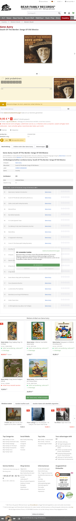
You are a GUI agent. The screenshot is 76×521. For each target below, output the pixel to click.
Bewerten (15, 130)
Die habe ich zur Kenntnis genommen (22, 113)
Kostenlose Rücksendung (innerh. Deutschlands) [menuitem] (64, 454)
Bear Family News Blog (26, 439)
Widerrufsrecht (24, 489)
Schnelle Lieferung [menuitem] (62, 442)
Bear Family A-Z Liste (8, 439)
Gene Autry (6, 26)
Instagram (23, 443)
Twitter (22, 447)
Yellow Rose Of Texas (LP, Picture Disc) (37, 380)
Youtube (22, 450)
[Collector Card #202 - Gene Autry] (38, 331)
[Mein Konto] (69, 13)
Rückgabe (23, 485)
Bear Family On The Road (10, 446)
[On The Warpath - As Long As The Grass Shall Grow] (38, 414)
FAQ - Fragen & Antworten (45, 473)
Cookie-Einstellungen (44, 469)
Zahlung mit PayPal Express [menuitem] (64, 457)
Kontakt (22, 477)
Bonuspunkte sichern (18, 140)
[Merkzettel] (65, 13)
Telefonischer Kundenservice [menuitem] (65, 459)
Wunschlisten (44, 1)
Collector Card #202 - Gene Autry (37, 343)
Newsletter (23, 487)
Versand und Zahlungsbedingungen (44, 482)
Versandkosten (34, 505)
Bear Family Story (7, 450)
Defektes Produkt (25, 483)
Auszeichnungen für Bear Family (45, 445)
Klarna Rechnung (42, 471)
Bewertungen (41, 146)
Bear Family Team (8, 452)
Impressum (41, 491)
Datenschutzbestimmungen (12, 113)
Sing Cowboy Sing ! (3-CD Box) (12, 343)
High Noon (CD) (62, 422)
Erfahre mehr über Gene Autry (23, 146)
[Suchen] (59, 13)
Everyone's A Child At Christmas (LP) (63, 343)
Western (19, 157)
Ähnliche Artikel (6, 403)
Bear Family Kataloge (8, 443)
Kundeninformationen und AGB (45, 476)
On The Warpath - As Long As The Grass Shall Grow (38, 423)
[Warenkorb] (73, 13)
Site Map (40, 479)
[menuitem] (44, 13)
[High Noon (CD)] (62, 414)
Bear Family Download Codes (11, 441)
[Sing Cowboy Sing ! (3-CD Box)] (12, 331)
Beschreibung (5, 146)
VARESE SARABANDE (21, 168)
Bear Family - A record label (45, 439)
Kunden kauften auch (22, 403)
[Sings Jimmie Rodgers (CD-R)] (12, 368)
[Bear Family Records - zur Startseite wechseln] (6, 7)
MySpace (22, 446)
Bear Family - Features (44, 441)
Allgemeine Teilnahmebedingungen (26, 470)
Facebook (23, 441)
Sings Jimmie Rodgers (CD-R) (11, 380)
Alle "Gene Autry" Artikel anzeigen (37, 397)
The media (41, 487)
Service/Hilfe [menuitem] (69, 1)
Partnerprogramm (43, 485)
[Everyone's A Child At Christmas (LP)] (64, 331)
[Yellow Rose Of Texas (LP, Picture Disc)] (38, 368)
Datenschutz (41, 489)
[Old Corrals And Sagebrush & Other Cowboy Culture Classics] (13, 414)
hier (72, 507)
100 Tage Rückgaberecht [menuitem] (64, 444)
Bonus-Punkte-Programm (27, 481)
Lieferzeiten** (24, 479)
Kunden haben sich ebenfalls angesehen (45, 403)
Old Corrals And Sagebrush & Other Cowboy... (13, 423)
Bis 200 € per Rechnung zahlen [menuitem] (63, 446)
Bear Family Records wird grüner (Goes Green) (27, 474)
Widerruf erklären (38, 514)
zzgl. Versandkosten (11, 121)
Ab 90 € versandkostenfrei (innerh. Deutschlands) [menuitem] (64, 450)
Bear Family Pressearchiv (9, 447)
